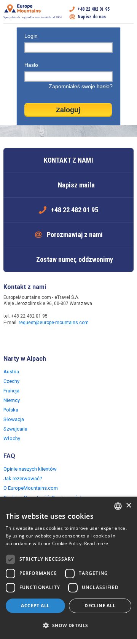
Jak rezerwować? (22, 478)
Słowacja (13, 419)
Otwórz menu (128, 13)
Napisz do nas (92, 16)
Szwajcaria (15, 429)
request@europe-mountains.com (54, 322)
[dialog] (68, 568)
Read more (96, 543)
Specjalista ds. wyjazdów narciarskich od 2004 (32, 17)
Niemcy (11, 400)
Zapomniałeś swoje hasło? (81, 86)
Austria (11, 371)
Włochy (11, 438)
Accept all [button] (35, 605)
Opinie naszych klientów (30, 469)
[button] (68, 625)
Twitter (25, 339)
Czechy (11, 381)
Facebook (10, 339)
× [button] (128, 505)
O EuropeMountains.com (30, 488)
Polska (10, 410)
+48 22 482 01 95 (94, 9)
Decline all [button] (99, 605)
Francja (11, 391)
